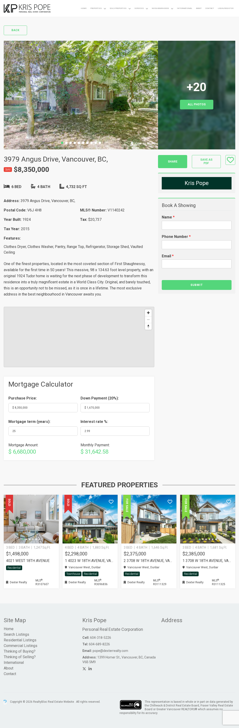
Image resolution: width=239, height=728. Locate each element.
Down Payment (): (100, 398)
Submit (196, 285)
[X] (84, 669)
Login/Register (225, 8)
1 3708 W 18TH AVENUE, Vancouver (208, 560)
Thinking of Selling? (20, 657)
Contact (209, 8)
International (184, 8)
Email (168, 256)
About (199, 8)
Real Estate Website (61, 702)
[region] (79, 337)
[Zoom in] (148, 312)
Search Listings (16, 634)
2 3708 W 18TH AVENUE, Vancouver (149, 560)
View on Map (143, 143)
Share (172, 161)
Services (139, 8)
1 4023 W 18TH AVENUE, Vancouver (90, 560)
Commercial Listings (20, 645)
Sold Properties (118, 8)
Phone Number (176, 236)
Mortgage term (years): (29, 421)
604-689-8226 (99, 644)
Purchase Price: (22, 398)
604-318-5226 (100, 637)
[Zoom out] (148, 319)
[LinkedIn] (90, 669)
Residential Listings (20, 640)
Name (168, 217)
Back (15, 30)
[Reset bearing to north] (148, 326)
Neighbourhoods (160, 8)
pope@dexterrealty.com (110, 651)
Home (84, 8)
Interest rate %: (94, 421)
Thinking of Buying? (19, 651)
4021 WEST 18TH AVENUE (27, 560)
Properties (96, 8)
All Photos (197, 104)
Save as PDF (206, 161)
